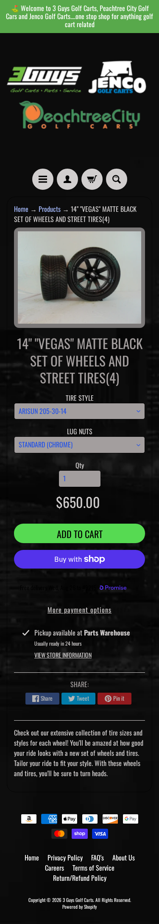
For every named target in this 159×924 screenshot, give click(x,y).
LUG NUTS (79, 431)
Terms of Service (93, 868)
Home (21, 209)
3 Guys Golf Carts (78, 899)
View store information (63, 654)
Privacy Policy (65, 857)
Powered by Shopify (79, 906)
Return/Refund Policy (79, 878)
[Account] (67, 179)
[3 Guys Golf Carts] (79, 101)
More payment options (79, 610)
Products (50, 209)
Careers (54, 868)
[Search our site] (116, 179)
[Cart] (92, 179)
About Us (123, 857)
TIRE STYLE (80, 398)
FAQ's (97, 857)
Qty (79, 465)
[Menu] (42, 179)
